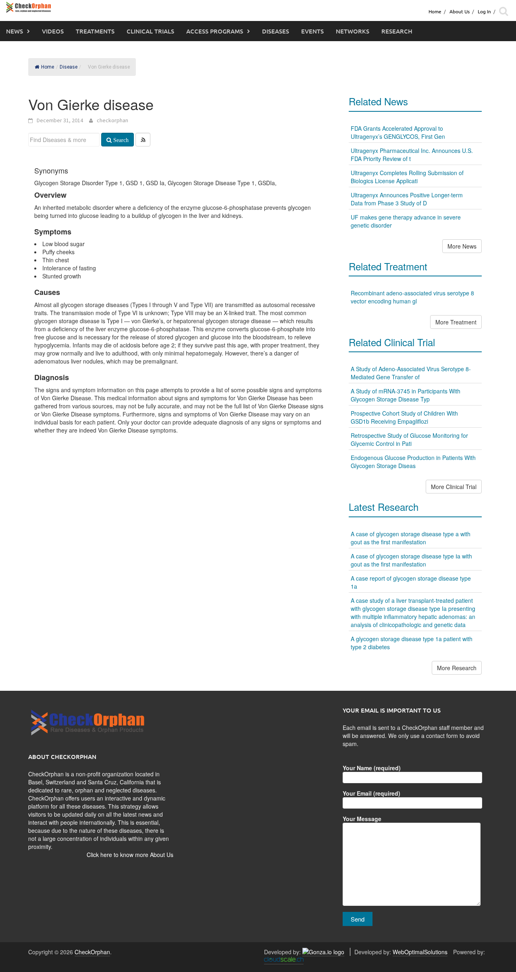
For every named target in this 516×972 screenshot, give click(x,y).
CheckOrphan (92, 952)
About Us (459, 11)
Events (312, 31)
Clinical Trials (150, 31)
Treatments (95, 31)
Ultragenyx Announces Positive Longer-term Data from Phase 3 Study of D (407, 199)
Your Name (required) (372, 768)
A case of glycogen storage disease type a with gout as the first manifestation (410, 538)
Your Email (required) (371, 793)
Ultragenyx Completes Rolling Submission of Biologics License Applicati (407, 177)
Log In (484, 11)
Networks (352, 31)
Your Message (362, 819)
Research (396, 31)
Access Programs (214, 31)
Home (435, 11)
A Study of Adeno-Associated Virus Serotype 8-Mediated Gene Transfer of (411, 373)
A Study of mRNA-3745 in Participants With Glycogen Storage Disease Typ (405, 395)
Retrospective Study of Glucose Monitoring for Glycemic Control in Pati (409, 439)
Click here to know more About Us (130, 855)
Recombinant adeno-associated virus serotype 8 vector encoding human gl (412, 297)
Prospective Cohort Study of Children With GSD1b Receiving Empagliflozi (404, 417)
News (14, 31)
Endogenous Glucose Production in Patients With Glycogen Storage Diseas (413, 462)
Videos (53, 31)
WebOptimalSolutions (420, 952)
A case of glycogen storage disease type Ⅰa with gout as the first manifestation (411, 560)
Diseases (275, 31)
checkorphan (112, 120)
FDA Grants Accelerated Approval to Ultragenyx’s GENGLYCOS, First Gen (398, 132)
